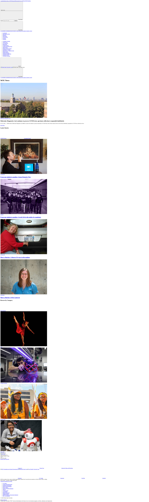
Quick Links (3, 10)
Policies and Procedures (7, 48)
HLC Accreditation (6, 495)
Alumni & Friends (3, 481)
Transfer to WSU (6, 54)
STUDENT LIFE (15, 31)
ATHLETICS (20, 31)
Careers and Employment (7, 46)
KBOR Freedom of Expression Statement (10, 494)
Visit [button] (6, 459)
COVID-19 (2, 174)
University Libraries (6, 56)
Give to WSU (21, 0)
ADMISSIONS (9, 31)
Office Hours (5, 47)
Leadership (2, 0)
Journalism (2, 295)
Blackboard (5, 44)
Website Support (6, 493)
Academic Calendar (6, 41)
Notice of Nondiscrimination (8, 488)
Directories (17, 0)
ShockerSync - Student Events (8, 50)
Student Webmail (6, 52)
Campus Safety (5, 490)
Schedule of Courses (6, 49)
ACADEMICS (3, 31)
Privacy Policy (5, 487)
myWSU (25, 0)
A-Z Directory (5, 43)
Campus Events (6, 45)
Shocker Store (5, 51)
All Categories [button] (3, 310)
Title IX (4, 489)
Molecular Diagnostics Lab (5, 118)
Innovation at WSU (8, 0)
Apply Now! (5, 42)
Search (1, 20)
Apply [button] (8, 459)
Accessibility (5, 491)
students (1, 214)
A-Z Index (5, 483)
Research (13, 0)
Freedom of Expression (7, 485)
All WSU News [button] (3, 138)
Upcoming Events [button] (27, 138)
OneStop (29, 0)
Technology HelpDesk (7, 53)
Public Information (6, 492)
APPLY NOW (29, 31)
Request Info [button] (2, 459)
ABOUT (25, 31)
